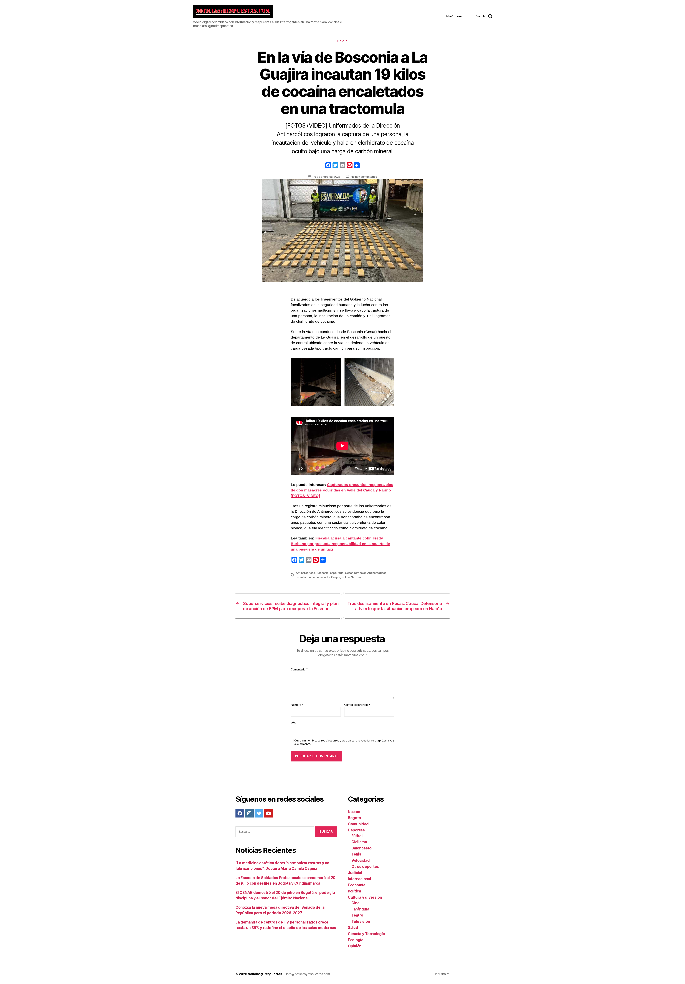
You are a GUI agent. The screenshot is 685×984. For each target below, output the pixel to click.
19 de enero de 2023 (327, 176)
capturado (337, 573)
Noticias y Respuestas (265, 974)
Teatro (357, 915)
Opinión (354, 946)
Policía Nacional (352, 577)
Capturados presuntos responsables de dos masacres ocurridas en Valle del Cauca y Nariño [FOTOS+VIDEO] (342, 490)
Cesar (349, 573)
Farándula (360, 909)
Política (354, 891)
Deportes (356, 830)
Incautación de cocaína (311, 577)
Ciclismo (359, 842)
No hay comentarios (364, 176)
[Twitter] (259, 813)
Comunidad (358, 824)
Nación (354, 811)
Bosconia (322, 573)
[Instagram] (249, 813)
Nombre (297, 705)
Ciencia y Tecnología (366, 934)
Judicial (342, 41)
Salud (353, 927)
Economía (356, 885)
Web (293, 722)
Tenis (356, 854)
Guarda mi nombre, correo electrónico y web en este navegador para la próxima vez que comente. (344, 742)
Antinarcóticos (305, 573)
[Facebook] (328, 165)
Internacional (359, 879)
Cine (355, 903)
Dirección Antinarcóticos (370, 573)
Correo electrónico (357, 705)
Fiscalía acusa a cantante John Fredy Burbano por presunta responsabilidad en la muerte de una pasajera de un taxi (340, 543)
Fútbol (356, 836)
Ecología (355, 940)
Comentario (299, 669)
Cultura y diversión (365, 897)
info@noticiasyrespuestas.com (308, 974)
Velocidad (360, 860)
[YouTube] (268, 813)
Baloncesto (361, 848)
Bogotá (354, 818)
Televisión (360, 921)
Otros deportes (365, 866)
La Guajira (333, 577)
